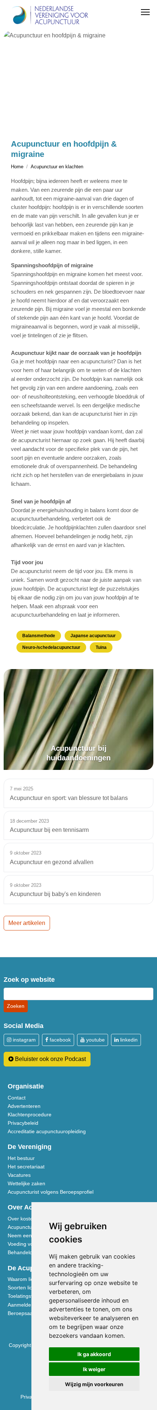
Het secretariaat (26, 1167)
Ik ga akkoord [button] (94, 1354)
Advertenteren (24, 1106)
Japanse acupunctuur (93, 635)
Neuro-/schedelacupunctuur (51, 647)
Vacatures (19, 1175)
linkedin (128, 1040)
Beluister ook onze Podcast (50, 1059)
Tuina (101, 647)
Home (17, 166)
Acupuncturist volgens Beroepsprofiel (50, 1192)
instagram (23, 1040)
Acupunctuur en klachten (57, 166)
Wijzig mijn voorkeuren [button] (94, 1384)
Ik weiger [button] (94, 1369)
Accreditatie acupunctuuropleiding (47, 1131)
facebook (59, 1040)
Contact (17, 1098)
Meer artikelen (26, 923)
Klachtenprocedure (29, 1114)
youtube (95, 1040)
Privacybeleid (23, 1123)
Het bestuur (21, 1158)
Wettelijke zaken (26, 1183)
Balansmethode (38, 635)
